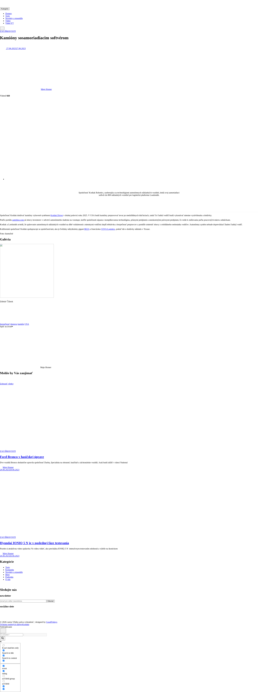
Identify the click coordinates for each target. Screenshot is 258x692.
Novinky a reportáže (14, 18)
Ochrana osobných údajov (11, 624)
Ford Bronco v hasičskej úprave (22, 457)
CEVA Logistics (108, 229)
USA (27, 324)
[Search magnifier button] (2, 638)
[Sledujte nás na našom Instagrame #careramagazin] (21, 617)
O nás (7, 579)
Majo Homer (46, 89)
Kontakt (25, 624)
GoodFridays (51, 622)
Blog (7, 574)
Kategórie (4, 9)
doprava (13, 324)
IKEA (86, 229)
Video (7, 21)
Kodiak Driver (57, 215)
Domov (8, 13)
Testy (7, 16)
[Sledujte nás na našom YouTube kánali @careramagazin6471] (12, 617)
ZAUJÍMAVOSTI (8, 31)
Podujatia (9, 577)
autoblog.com (18, 220)
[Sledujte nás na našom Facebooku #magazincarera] (4, 617)
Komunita (9, 570)
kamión (21, 324)
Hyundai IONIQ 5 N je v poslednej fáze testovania (34, 543)
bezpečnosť (5, 324)
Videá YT (9, 23)
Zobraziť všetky (7, 384)
